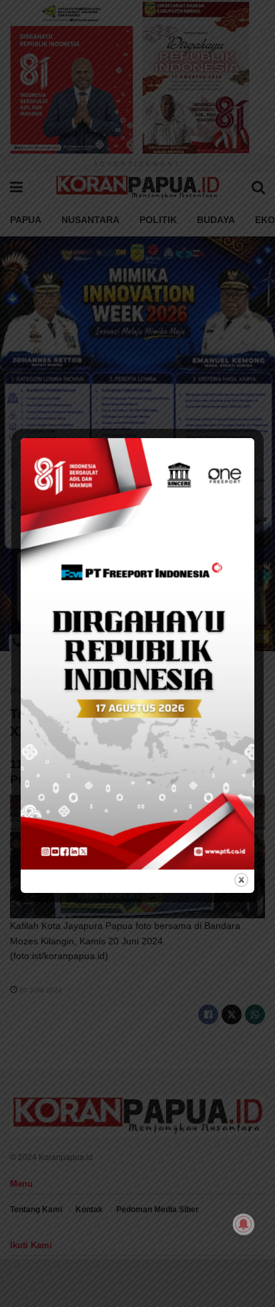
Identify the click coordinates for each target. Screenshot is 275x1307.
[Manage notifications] (243, 1224)
